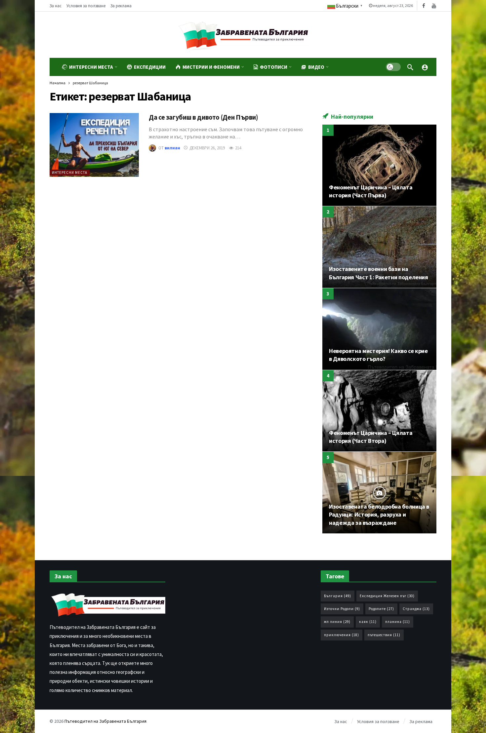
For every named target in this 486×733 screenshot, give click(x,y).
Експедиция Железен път (387, 596)
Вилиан (172, 148)
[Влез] (425, 67)
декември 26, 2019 (207, 148)
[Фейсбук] (424, 6)
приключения (341, 635)
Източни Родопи (342, 608)
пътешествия (384, 635)
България (337, 596)
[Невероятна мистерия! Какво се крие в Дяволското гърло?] (379, 329)
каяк (368, 621)
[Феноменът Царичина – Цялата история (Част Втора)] (379, 411)
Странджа (416, 608)
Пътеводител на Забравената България (105, 721)
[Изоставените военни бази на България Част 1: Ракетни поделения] (379, 247)
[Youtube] (434, 6)
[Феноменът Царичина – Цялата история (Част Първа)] (379, 165)
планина (397, 621)
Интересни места (69, 172)
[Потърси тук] (410, 67)
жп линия (337, 621)
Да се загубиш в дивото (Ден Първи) (203, 117)
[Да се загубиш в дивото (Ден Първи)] (94, 145)
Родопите (381, 608)
